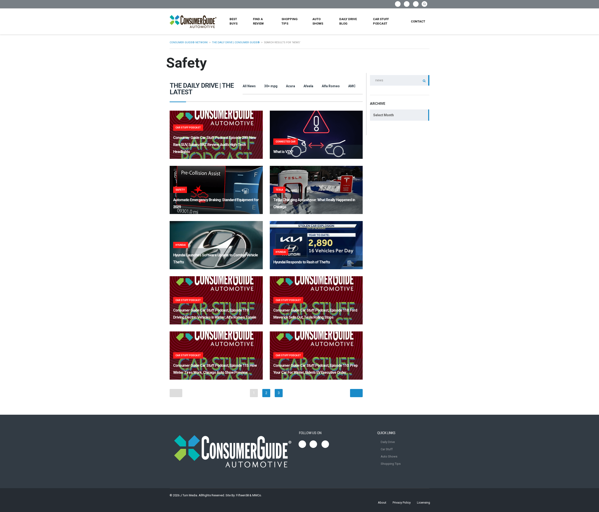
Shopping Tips (289, 21)
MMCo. (257, 495)
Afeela (308, 86)
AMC (352, 86)
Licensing (423, 502)
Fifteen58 (242, 495)
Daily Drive (388, 442)
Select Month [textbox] (383, 115)
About (382, 502)
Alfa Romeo (331, 86)
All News (249, 86)
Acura (290, 86)
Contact (418, 21)
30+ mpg (271, 86)
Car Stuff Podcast (381, 21)
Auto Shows (317, 21)
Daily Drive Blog (348, 21)
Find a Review (258, 21)
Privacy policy (402, 502)
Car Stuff (387, 449)
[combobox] (399, 115)
